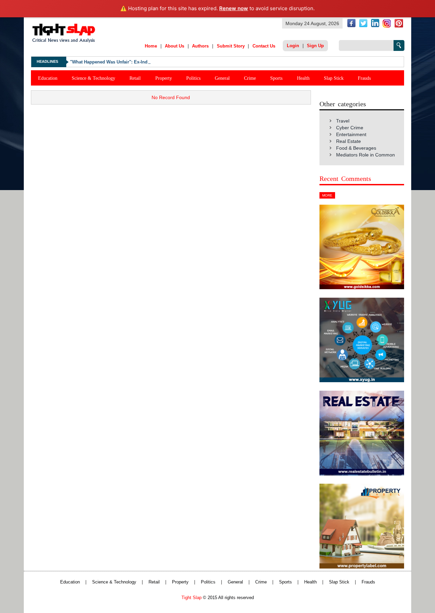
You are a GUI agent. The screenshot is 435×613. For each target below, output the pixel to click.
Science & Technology (93, 78)
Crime (250, 78)
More (327, 195)
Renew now (233, 8)
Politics (193, 78)
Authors (200, 46)
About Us (174, 46)
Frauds (364, 78)
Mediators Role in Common (365, 154)
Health (303, 78)
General (222, 78)
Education (47, 78)
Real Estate (348, 141)
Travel (342, 121)
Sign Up (315, 45)
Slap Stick (334, 78)
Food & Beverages (356, 148)
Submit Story (231, 46)
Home (151, 46)
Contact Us (264, 46)
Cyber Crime (349, 127)
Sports (276, 78)
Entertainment (351, 134)
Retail (135, 78)
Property (163, 78)
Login (293, 45)
